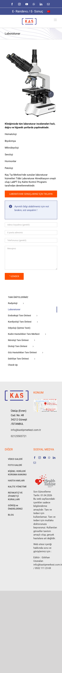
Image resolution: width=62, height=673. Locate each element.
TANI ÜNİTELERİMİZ (18, 297)
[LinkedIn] (54, 457)
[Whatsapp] (49, 457)
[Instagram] (39, 457)
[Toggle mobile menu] (55, 20)
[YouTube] (44, 457)
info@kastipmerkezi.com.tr (20, 429)
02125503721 (19, 436)
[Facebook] (34, 457)
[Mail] (34, 462)
